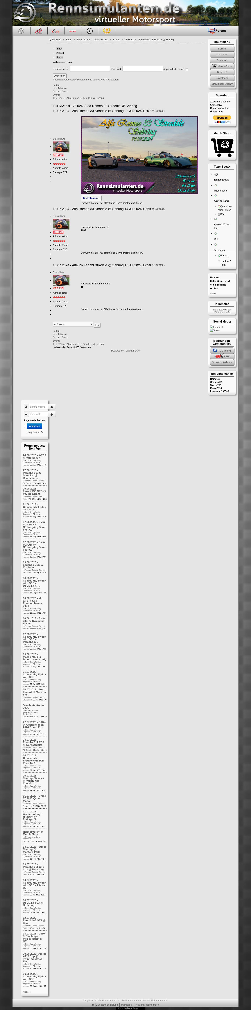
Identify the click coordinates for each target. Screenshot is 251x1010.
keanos (26, 465)
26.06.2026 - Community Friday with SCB (34, 976)
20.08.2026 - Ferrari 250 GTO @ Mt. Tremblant (34, 491)
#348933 (158, 111)
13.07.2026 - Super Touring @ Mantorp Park (34, 849)
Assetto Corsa (101, 39)
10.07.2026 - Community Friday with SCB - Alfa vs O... (34, 884)
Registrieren (112, 79)
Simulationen (83, 39)
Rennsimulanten (32, 710)
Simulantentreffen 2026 (34, 706)
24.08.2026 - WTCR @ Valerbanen (34, 456)
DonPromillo (28, 717)
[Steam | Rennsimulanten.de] (215, 330)
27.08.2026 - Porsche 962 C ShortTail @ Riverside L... (32, 474)
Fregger (26, 806)
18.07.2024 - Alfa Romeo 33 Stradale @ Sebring (78, 98)
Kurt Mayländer (29, 629)
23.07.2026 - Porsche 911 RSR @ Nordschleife (33, 742)
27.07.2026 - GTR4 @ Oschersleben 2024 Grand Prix (34, 725)
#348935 (158, 265)
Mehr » (26, 991)
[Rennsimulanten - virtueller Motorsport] (24, 13)
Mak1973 (27, 499)
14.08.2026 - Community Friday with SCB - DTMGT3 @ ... (34, 582)
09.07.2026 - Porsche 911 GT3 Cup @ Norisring (33, 867)
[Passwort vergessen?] (52, 414)
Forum (69, 39)
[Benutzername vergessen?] (52, 406)
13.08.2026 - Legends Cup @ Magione (33, 565)
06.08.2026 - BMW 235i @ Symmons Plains (34, 621)
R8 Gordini (27, 483)
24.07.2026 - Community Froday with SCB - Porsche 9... (34, 759)
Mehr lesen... (91, 197)
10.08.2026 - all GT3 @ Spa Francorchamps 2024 (33, 602)
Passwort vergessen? (64, 79)
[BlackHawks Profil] (61, 146)
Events (116, 39)
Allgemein (27, 839)
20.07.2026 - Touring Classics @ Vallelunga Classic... (33, 779)
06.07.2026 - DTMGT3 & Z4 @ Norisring (33, 903)
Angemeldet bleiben (34, 420)
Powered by (117, 350)
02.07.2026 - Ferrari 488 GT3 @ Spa (34, 920)
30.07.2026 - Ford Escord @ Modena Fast (34, 692)
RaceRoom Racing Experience (32, 461)
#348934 (158, 209)
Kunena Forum (132, 350)
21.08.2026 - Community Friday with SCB (34, 507)
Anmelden (34, 426)
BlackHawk (59, 138)
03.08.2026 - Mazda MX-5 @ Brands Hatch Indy (34, 657)
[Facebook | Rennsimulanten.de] (217, 326)
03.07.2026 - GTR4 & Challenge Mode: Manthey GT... (34, 937)
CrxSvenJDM (28, 841)
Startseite (56, 39)
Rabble (26, 875)
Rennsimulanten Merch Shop (33, 833)
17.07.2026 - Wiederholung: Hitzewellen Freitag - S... (32, 815)
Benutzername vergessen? (91, 79)
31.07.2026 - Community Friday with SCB (34, 674)
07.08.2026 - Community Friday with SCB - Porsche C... (34, 638)
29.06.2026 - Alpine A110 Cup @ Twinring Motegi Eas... (34, 957)
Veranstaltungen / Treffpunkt (30, 713)
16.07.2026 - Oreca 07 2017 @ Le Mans (34, 798)
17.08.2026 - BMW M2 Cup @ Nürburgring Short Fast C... (34, 525)
